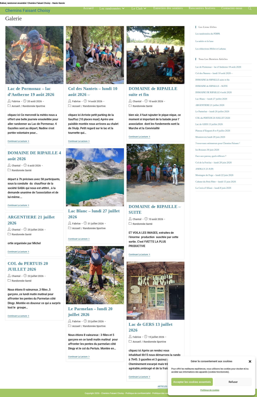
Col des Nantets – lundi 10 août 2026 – (214, 73)
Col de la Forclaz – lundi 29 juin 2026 (213, 162)
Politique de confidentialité (138, 393)
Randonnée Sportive (34, 106)
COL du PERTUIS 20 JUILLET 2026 (212, 118)
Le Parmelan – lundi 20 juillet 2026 (212, 111)
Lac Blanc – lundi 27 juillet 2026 (211, 98)
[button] (250, 361)
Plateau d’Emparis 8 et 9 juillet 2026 (212, 130)
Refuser (233, 382)
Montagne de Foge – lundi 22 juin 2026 (214, 175)
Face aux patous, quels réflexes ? (210, 156)
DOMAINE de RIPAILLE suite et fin (212, 79)
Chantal (137, 101)
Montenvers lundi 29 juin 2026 (210, 137)
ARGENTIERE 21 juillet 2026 (209, 105)
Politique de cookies (209, 390)
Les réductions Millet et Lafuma (210, 48)
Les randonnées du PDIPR (207, 33)
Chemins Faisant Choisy (27, 10)
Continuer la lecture (18, 141)
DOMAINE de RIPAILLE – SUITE (211, 86)
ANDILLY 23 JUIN (204, 169)
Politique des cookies (162, 393)
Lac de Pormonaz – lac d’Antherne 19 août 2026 (218, 67)
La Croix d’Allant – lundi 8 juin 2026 (213, 188)
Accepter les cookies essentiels (192, 382)
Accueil (16, 106)
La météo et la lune (204, 41)
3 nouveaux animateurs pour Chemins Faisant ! (217, 143)
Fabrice (16, 101)
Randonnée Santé (142, 106)
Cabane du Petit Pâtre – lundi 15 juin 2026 (215, 181)
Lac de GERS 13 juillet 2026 (209, 124)
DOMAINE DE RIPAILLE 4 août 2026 (213, 92)
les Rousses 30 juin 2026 (207, 149)
